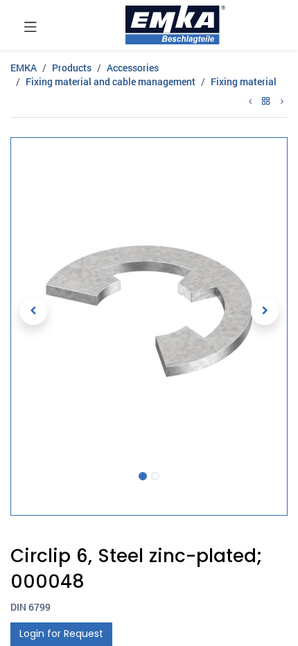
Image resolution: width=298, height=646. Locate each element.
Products (71, 67)
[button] (33, 311)
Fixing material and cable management (110, 81)
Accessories (133, 67)
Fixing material (244, 81)
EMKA (23, 67)
